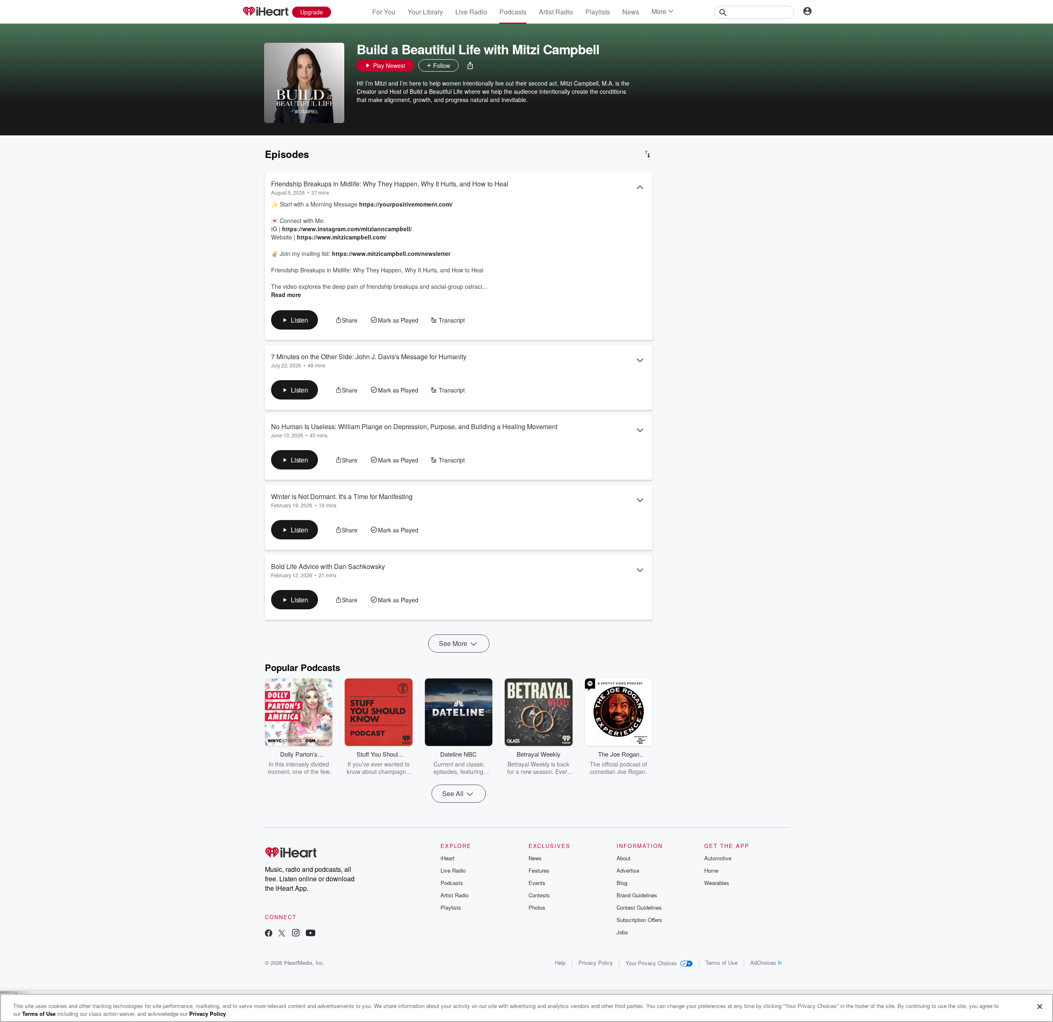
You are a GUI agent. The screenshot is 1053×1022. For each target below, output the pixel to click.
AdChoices (763, 962)
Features (539, 870)
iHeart (448, 858)
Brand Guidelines (637, 895)
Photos (537, 907)
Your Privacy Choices (651, 963)
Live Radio (471, 11)
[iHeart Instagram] (295, 933)
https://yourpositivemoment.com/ (405, 204)
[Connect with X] (281, 933)
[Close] (1040, 1007)
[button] (470, 65)
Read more (286, 294)
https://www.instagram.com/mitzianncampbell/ (347, 229)
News (630, 11)
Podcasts (512, 11)
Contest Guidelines (639, 907)
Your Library (425, 11)
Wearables (716, 883)
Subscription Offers (639, 920)
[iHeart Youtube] (310, 933)
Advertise (628, 870)
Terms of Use (721, 962)
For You (383, 11)
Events (537, 883)
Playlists (597, 11)
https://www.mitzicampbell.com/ (341, 237)
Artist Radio (556, 11)
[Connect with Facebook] (268, 933)
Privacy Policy (595, 962)
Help (560, 962)
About (624, 858)
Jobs (622, 932)
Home (711, 870)
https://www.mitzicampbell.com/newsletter (391, 253)
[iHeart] (265, 12)
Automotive (717, 858)
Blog (622, 883)
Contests (539, 895)
